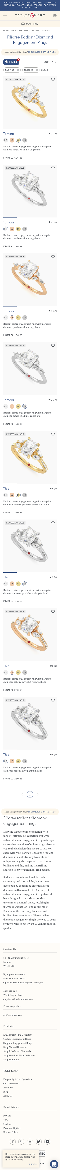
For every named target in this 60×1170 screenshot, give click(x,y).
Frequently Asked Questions (17, 1079)
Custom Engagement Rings (17, 1038)
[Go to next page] (37, 794)
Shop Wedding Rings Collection (19, 1055)
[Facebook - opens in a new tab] (13, 1142)
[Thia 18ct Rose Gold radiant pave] (30, 650)
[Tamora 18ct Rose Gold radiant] (30, 295)
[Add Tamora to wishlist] (53, 79)
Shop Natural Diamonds (15, 1047)
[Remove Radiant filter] (18, 70)
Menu (5, 15)
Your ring (32, 23)
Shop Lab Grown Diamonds (17, 1051)
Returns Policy (10, 1132)
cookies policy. (16, 1159)
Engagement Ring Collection (17, 1034)
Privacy (7, 1115)
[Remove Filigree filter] (37, 70)
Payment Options (12, 1128)
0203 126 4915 (10, 990)
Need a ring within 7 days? (30, 52)
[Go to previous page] (22, 794)
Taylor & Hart (30, 15)
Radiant (36, 31)
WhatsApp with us (12, 994)
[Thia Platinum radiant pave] (30, 738)
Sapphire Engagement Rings (17, 1043)
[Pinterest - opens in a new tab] (21, 1142)
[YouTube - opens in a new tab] (47, 1142)
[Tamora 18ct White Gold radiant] (30, 384)
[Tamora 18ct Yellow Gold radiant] (30, 117)
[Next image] (52, 102)
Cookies (7, 1123)
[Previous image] (8, 102)
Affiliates (7, 1095)
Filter (14, 61)
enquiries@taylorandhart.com (18, 999)
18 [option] (12, 140)
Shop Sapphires (11, 1059)
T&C (5, 1119)
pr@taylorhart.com (12, 1014)
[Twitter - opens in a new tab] (39, 1142)
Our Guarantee (10, 1083)
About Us (8, 1087)
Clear (44, 70)
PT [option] (5, 140)
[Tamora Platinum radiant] (30, 206)
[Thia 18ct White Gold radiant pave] (30, 561)
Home (6, 31)
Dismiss (32, 1164)
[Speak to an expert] (55, 15)
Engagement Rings (20, 31)
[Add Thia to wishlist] (53, 434)
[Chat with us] (54, 1164)
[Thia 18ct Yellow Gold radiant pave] (30, 472)
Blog (5, 1091)
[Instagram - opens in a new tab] (30, 1142)
